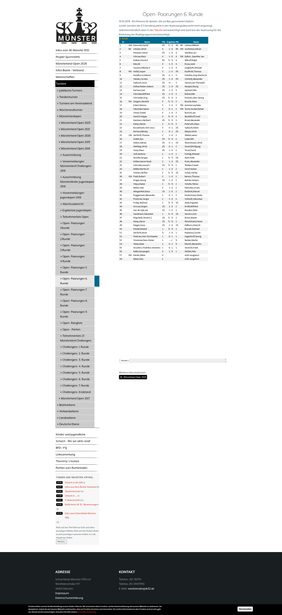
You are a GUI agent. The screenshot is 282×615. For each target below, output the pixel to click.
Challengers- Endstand (77, 392)
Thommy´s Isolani (67, 461)
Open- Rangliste (72, 323)
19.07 (59, 487)
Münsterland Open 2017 (75, 398)
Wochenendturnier (71, 109)
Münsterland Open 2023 (75, 122)
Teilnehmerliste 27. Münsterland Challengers (75, 338)
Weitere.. (61, 542)
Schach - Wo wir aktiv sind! (73, 441)
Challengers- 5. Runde (76, 372)
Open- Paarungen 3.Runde (72, 248)
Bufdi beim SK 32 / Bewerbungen (81, 504)
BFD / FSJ (61, 447)
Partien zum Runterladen (71, 467)
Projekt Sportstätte (68, 57)
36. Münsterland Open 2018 (133, 377)
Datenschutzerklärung (69, 598)
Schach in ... (71, 495)
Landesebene (67, 417)
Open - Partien (71, 329)
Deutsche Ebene (69, 424)
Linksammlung (65, 454)
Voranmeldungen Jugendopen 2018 (72, 195)
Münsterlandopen (70, 116)
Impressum (62, 593)
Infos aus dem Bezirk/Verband (80, 487)
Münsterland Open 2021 (75, 129)
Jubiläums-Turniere (70, 90)
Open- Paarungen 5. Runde (73, 270)
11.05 (59, 500)
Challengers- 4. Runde (76, 366)
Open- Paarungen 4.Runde (72, 259)
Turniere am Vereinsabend (75, 103)
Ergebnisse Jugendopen (77, 210)
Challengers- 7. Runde (76, 385)
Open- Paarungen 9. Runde (73, 314)
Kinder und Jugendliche (70, 434)
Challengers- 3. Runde (76, 359)
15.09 (59, 513)
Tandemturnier (68, 97)
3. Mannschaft (72, 500)
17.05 (59, 496)
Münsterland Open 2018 (75, 148)
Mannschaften (65, 77)
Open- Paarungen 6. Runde (74, 281)
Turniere (61, 83)
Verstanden (245, 609)
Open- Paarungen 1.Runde (72, 226)
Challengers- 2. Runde (76, 353)
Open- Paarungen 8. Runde (74, 303)
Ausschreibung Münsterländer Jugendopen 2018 (77, 182)
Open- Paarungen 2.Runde (72, 237)
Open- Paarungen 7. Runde (73, 292)
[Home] (76, 25)
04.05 (59, 504)
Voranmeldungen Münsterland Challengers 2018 (75, 166)
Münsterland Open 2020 (76, 135)
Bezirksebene (67, 405)
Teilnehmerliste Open (76, 216)
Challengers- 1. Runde (76, 346)
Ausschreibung (72, 154)
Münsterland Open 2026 (71, 63)
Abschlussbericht (73, 204)
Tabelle (158, 30)
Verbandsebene (69, 411)
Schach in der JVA (74, 482)
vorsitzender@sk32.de (141, 588)
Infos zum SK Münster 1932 (72, 50)
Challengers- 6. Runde (76, 379)
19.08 (59, 482)
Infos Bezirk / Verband (70, 70)
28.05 (59, 491)
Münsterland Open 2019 (75, 142)
